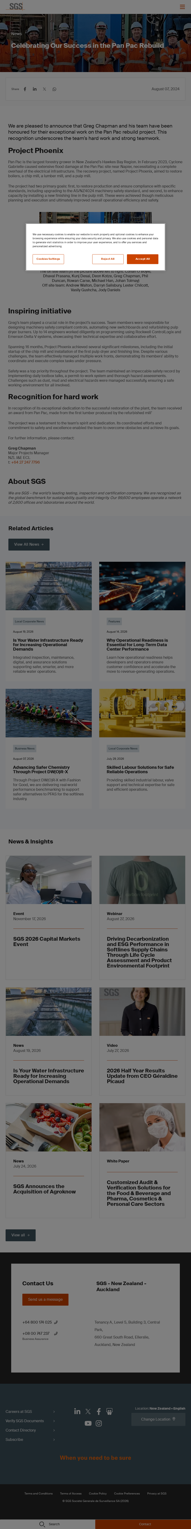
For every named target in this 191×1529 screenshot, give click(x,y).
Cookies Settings (48, 259)
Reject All (108, 259)
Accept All (143, 259)
